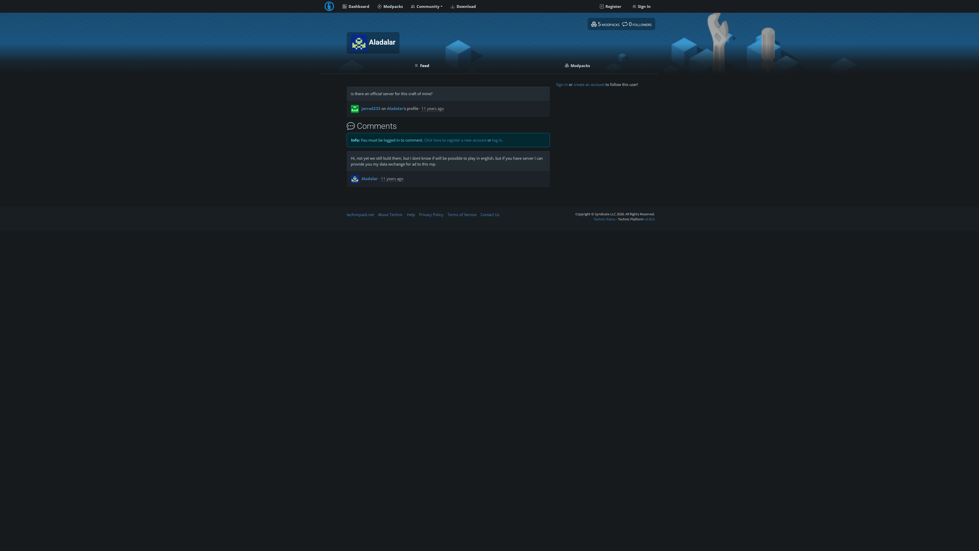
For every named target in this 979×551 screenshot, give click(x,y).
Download (466, 6)
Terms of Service (461, 214)
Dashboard (358, 6)
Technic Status (604, 219)
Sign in (562, 84)
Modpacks (392, 6)
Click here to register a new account (455, 140)
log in (497, 140)
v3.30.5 (649, 219)
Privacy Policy (431, 214)
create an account (589, 84)
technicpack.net (360, 214)
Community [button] (428, 6)
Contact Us (490, 214)
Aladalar (395, 108)
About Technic (390, 214)
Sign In (644, 6)
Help (411, 214)
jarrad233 (371, 108)
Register (612, 6)
